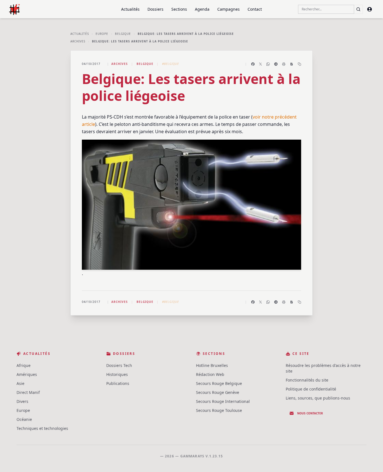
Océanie (24, 419)
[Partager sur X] (260, 64)
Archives (77, 41)
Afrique (24, 365)
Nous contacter (310, 413)
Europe (102, 34)
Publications (117, 383)
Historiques (117, 374)
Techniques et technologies (42, 428)
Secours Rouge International (223, 401)
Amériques (27, 374)
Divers (22, 401)
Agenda (202, 9)
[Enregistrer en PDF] (291, 64)
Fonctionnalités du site (307, 380)
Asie (20, 383)
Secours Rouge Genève (217, 392)
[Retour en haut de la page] (370, 459)
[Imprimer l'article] (283, 64)
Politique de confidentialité (311, 389)
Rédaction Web (210, 374)
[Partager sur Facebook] (253, 64)
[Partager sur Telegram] (276, 64)
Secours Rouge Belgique (219, 383)
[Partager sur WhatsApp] (268, 64)
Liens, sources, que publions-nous (318, 398)
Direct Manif (28, 392)
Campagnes (228, 9)
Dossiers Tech (119, 365)
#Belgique (170, 64)
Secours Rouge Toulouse (219, 410)
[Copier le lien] (299, 64)
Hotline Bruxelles (212, 365)
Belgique (123, 34)
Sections (179, 9)
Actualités (130, 9)
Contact (255, 9)
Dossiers (155, 9)
